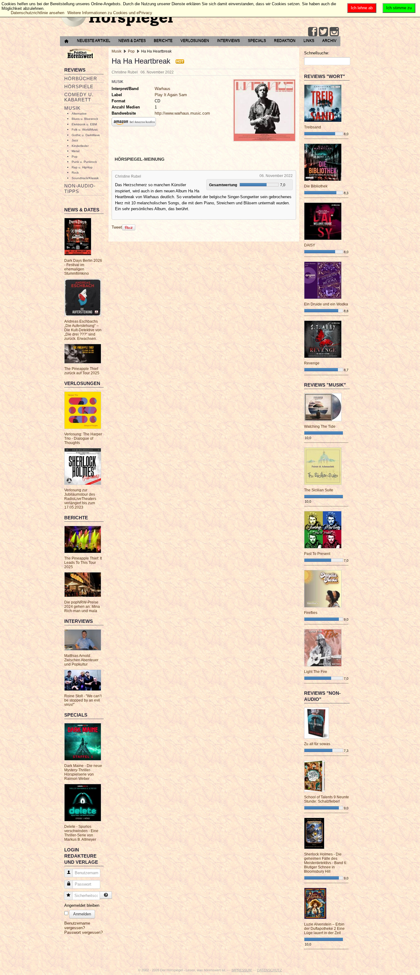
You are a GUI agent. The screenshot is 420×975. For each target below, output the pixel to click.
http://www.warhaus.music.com (182, 113)
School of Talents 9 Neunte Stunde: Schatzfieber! (326, 799)
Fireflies (310, 613)
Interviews (228, 40)
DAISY (309, 245)
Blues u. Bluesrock (85, 118)
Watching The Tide (319, 426)
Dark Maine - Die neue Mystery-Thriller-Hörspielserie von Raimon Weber (83, 772)
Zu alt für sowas (317, 744)
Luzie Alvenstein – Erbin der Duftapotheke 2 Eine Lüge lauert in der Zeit (324, 928)
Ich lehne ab (362, 8)
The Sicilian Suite (318, 490)
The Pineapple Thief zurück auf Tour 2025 (81, 371)
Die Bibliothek (315, 186)
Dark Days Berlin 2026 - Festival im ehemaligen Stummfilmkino (83, 267)
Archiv (329, 40)
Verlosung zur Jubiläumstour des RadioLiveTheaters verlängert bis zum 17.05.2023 (80, 498)
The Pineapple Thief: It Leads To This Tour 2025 (83, 562)
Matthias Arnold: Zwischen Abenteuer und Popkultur (81, 660)
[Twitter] (323, 31)
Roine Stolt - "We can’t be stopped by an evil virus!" (82, 700)
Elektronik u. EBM (84, 124)
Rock (75, 172)
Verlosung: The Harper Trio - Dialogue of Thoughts (83, 438)
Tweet (117, 227)
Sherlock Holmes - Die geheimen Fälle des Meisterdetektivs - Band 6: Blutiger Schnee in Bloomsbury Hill (325, 863)
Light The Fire (315, 672)
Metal (75, 151)
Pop (74, 156)
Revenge (311, 363)
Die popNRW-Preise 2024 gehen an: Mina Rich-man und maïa (82, 606)
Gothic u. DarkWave (86, 135)
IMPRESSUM (242, 970)
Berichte (163, 40)
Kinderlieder (80, 145)
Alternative (79, 113)
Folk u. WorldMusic (85, 129)
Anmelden (82, 914)
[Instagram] (334, 31)
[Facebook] (312, 31)
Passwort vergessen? (83, 932)
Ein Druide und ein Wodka (326, 304)
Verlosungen (194, 40)
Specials (257, 40)
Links (308, 40)
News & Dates (132, 40)
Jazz (75, 140)
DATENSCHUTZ (269, 970)
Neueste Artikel (93, 40)
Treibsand (312, 127)
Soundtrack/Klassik (85, 178)
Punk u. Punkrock (84, 161)
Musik (72, 108)
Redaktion (284, 40)
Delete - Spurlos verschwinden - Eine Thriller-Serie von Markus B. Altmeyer (81, 833)
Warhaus (162, 88)
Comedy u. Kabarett (78, 97)
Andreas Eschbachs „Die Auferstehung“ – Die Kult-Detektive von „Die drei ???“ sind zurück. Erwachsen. (82, 330)
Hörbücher (80, 78)
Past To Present (317, 554)
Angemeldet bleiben (81, 905)
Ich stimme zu (399, 8)
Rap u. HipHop (82, 167)
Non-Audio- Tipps (80, 188)
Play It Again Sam (171, 94)
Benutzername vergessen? (77, 925)
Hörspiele (78, 86)
